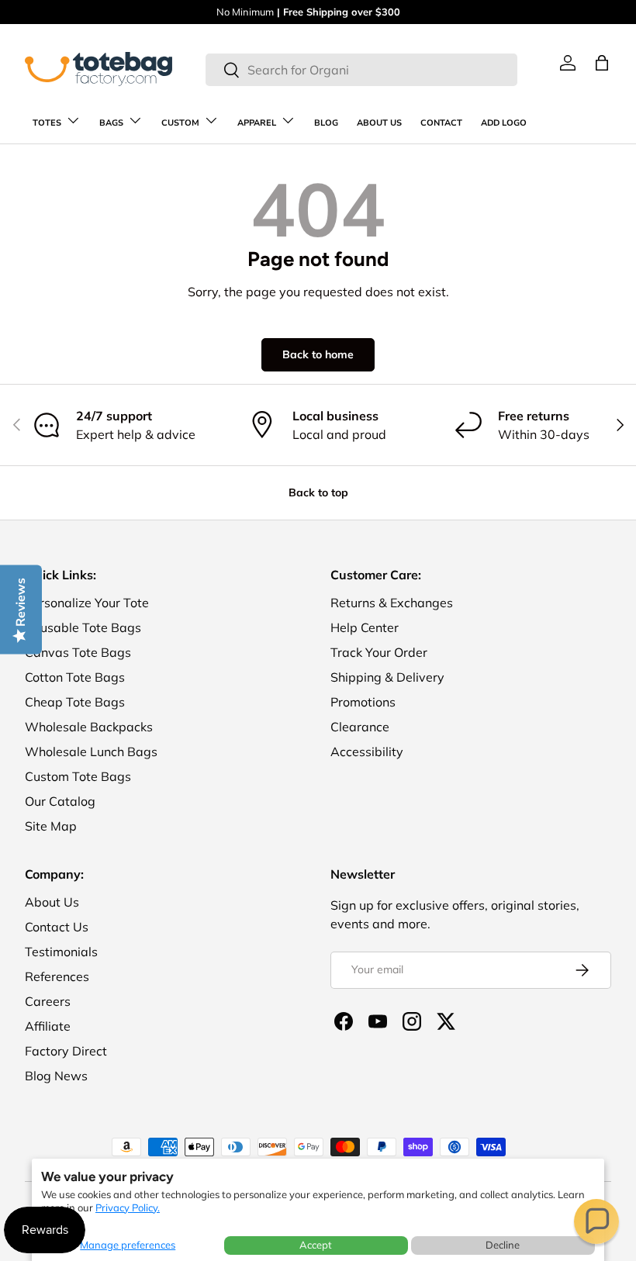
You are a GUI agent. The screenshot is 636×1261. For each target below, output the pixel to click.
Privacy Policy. (127, 1207)
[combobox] (361, 70)
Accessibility (366, 751)
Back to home (318, 354)
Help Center (364, 627)
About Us (52, 902)
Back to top (318, 492)
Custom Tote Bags (78, 776)
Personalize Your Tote (87, 602)
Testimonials (61, 951)
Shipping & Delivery (387, 677)
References (57, 976)
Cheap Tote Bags (75, 702)
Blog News (56, 1075)
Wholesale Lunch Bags (91, 751)
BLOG (326, 123)
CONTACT (441, 123)
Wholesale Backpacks (89, 726)
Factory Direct (66, 1051)
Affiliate (48, 1026)
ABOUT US (379, 123)
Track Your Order (378, 652)
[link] (568, 63)
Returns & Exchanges (391, 602)
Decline (503, 1245)
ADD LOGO (504, 123)
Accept (315, 1245)
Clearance (359, 726)
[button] (596, 1221)
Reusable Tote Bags (83, 627)
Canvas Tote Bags (78, 652)
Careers (48, 1001)
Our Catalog (60, 801)
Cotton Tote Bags (75, 677)
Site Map (51, 826)
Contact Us (56, 927)
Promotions (363, 702)
